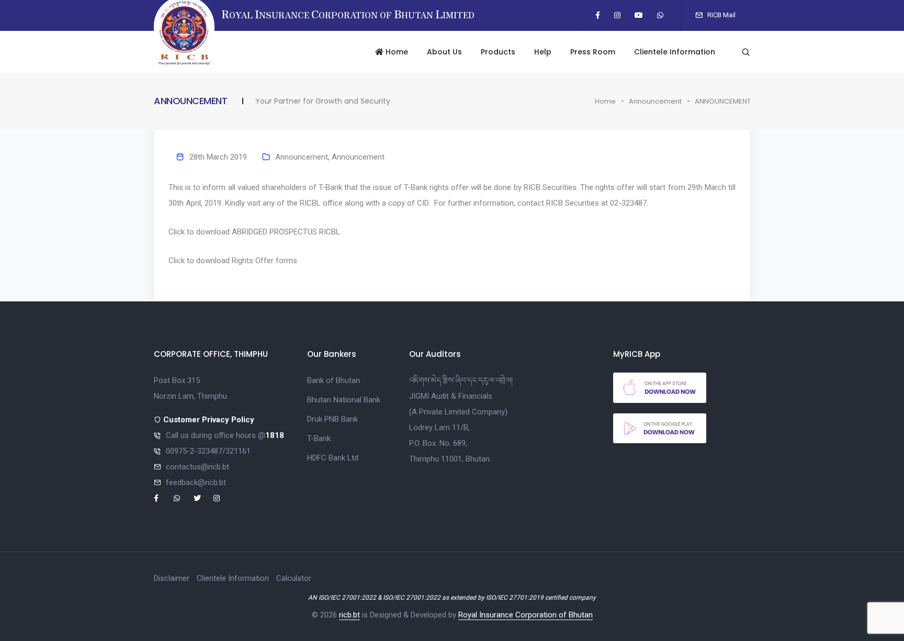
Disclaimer (171, 578)
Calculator (293, 578)
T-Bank (319, 438)
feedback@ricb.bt (196, 482)
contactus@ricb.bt (197, 466)
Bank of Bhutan (333, 380)
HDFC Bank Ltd (332, 458)
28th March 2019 (218, 157)
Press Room (592, 52)
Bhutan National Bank (343, 399)
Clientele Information (674, 52)
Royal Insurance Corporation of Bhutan (525, 615)
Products (498, 52)
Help (542, 52)
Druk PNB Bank (332, 419)
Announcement (655, 101)
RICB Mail (721, 15)
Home (395, 52)
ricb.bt (349, 615)
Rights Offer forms (264, 260)
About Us (444, 52)
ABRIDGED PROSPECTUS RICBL (286, 232)
